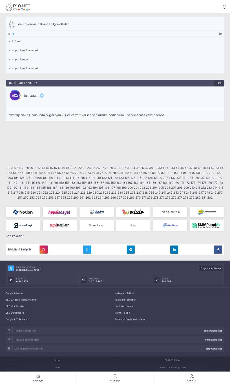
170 (176, 182)
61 (36, 173)
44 (177, 168)
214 (215, 187)
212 (203, 187)
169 (170, 182)
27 (102, 168)
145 (32, 182)
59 (28, 173)
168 (165, 182)
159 (113, 182)
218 (21, 192)
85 (140, 173)
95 (185, 173)
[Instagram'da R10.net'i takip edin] (44, 250)
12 (39, 168)
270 (138, 197)
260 (76, 197)
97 (193, 173)
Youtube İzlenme (124, 306)
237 (139, 192)
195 (101, 187)
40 (160, 168)
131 (167, 177)
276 (173, 197)
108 (39, 177)
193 (89, 187)
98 (198, 173)
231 (101, 192)
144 (26, 182)
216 (9, 192)
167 (159, 182)
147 (44, 182)
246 (195, 192)
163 (136, 182)
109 (45, 177)
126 (138, 177)
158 (107, 182)
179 (9, 187)
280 (198, 197)
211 (198, 187)
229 (89, 192)
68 (68, 173)
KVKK (58, 367)
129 (156, 177)
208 (180, 187)
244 (182, 192)
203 (148, 187)
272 (149, 197)
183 (31, 187)
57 (19, 173)
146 (38, 182)
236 (132, 192)
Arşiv (57, 360)
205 (161, 187)
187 (55, 187)
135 (190, 177)
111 (56, 177)
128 (150, 177)
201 (136, 187)
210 (192, 187)
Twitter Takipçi (122, 312)
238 (145, 192)
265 (107, 197)
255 (44, 197)
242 (169, 192)
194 (95, 187)
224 (58, 192)
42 (168, 168)
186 (49, 187)
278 (185, 197)
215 (221, 187)
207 (173, 187)
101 (213, 173)
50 (204, 168)
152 (72, 182)
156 (95, 182)
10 (31, 168)
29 (111, 168)
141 (9, 182)
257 (57, 197)
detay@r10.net (214, 348)
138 (208, 177)
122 (115, 177)
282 (210, 197)
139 (213, 177)
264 (100, 197)
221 (39, 192)
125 (132, 177)
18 (63, 168)
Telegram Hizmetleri (125, 299)
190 (72, 187)
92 (171, 173)
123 (121, 177)
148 (49, 182)
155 (90, 182)
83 (131, 173)
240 (157, 192)
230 (95, 192)
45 (182, 168)
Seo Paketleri (15, 236)
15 (51, 168)
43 (173, 168)
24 (89, 168)
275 (167, 197)
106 (27, 177)
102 (219, 173)
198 (118, 187)
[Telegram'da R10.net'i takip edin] (131, 250)
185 (43, 187)
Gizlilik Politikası (172, 360)
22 (80, 168)
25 (93, 168)
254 (38, 197)
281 (203, 197)
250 (220, 192)
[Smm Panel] (60, 212)
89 (158, 173)
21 (75, 168)
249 (213, 192)
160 (119, 182)
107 (33, 177)
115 (77, 177)
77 (105, 173)
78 (110, 173)
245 (188, 192)
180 (14, 187)
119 (98, 177)
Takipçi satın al (170, 212)
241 (163, 192)
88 (154, 173)
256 (51, 197)
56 (15, 173)
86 (145, 173)
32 (124, 168)
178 (220, 182)
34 (133, 168)
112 (61, 177)
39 (155, 168)
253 (32, 197)
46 (186, 168)
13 (43, 168)
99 (202, 173)
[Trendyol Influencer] (133, 212)
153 (78, 182)
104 (16, 177)
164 (141, 182)
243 (176, 192)
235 (126, 192)
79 (114, 173)
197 (112, 187)
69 (72, 173)
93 (176, 173)
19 (67, 168)
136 (196, 177)
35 (137, 168)
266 (113, 197)
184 (37, 187)
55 (10, 173)
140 (219, 177)
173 (193, 182)
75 (97, 173)
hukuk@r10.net (213, 339)
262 (88, 197)
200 (130, 187)
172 (187, 182)
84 (136, 173)
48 (195, 168)
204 (155, 187)
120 (104, 177)
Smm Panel (96, 225)
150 (61, 182)
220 (33, 192)
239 (151, 192)
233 (114, 192)
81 (122, 173)
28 (106, 168)
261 (82, 197)
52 (213, 168)
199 (124, 187)
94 (180, 173)
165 (147, 182)
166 (153, 182)
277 (179, 197)
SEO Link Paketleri (15, 306)
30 (115, 168)
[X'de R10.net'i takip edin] (87, 250)
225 (64, 192)
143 (20, 182)
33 (128, 168)
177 (215, 182)
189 (66, 187)
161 (124, 182)
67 (63, 173)
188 (60, 187)
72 (84, 173)
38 (151, 168)
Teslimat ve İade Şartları (173, 367)
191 (78, 187)
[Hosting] (23, 212)
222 (45, 192)
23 (84, 168)
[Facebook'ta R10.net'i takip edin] (218, 250)
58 (23, 173)
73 (89, 173)
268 (125, 197)
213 (209, 187)
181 (20, 187)
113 (66, 177)
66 (59, 173)
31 (120, 168)
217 (15, 192)
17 (59, 168)
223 (51, 192)
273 (155, 197)
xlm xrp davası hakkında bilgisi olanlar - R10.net (18, 6)
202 (142, 187)
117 (88, 177)
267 (119, 197)
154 (84, 182)
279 (191, 197)
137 (202, 177)
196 (106, 187)
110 (51, 177)
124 (127, 177)
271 (144, 197)
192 (83, 187)
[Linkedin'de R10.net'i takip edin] (174, 250)
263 (94, 197)
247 (201, 192)
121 (110, 177)
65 (54, 173)
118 (93, 177)
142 (14, 182)
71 (80, 173)
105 (22, 177)
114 (72, 177)
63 (45, 173)
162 (130, 182)
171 (182, 182)
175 (204, 182)
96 (189, 173)
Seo (133, 225)
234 (120, 192)
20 (71, 168)
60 (32, 173)
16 (55, 168)
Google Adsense (14, 293)
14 (47, 168)
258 (63, 197)
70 (76, 173)
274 (161, 197)
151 (67, 182)
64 (50, 173)
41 (164, 168)
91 (167, 173)
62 (41, 173)
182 (25, 187)
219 (27, 192)
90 (163, 173)
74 (93, 173)
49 (199, 168)
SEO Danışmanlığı (15, 312)
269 (132, 197)
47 (190, 168)
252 (26, 197)
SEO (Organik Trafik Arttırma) (21, 299)
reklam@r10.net (213, 330)
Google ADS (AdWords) (18, 319)
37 (146, 168)
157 (101, 182)
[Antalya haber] (207, 212)
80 (118, 173)
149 (55, 182)
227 (76, 192)
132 (173, 177)
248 (207, 192)
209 (186, 187)
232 (107, 192)
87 (149, 173)
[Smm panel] (207, 225)
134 (184, 177)
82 (127, 173)
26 (98, 168)
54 (221, 168)
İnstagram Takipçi (124, 293)
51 (208, 168)
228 (83, 192)
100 (207, 173)
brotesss (31, 95)
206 (167, 187)
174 (198, 182)
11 (35, 168)
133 (179, 177)
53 (217, 168)
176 (209, 182)
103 (10, 177)
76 (101, 173)
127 (144, 177)
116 (82, 177)
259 (69, 197)
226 (70, 192)
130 (161, 177)
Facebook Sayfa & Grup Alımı (130, 319)
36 (142, 168)
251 (19, 197)
